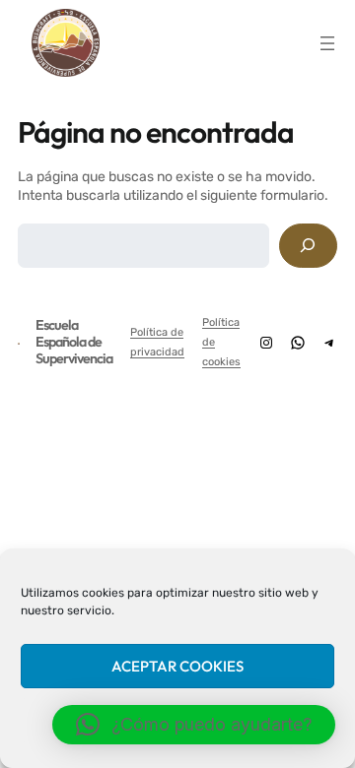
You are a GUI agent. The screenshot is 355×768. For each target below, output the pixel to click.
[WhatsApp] (298, 343)
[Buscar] (308, 246)
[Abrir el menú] (327, 43)
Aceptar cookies (177, 666)
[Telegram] (329, 343)
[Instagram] (266, 343)
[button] (193, 724)
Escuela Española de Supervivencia (74, 341)
